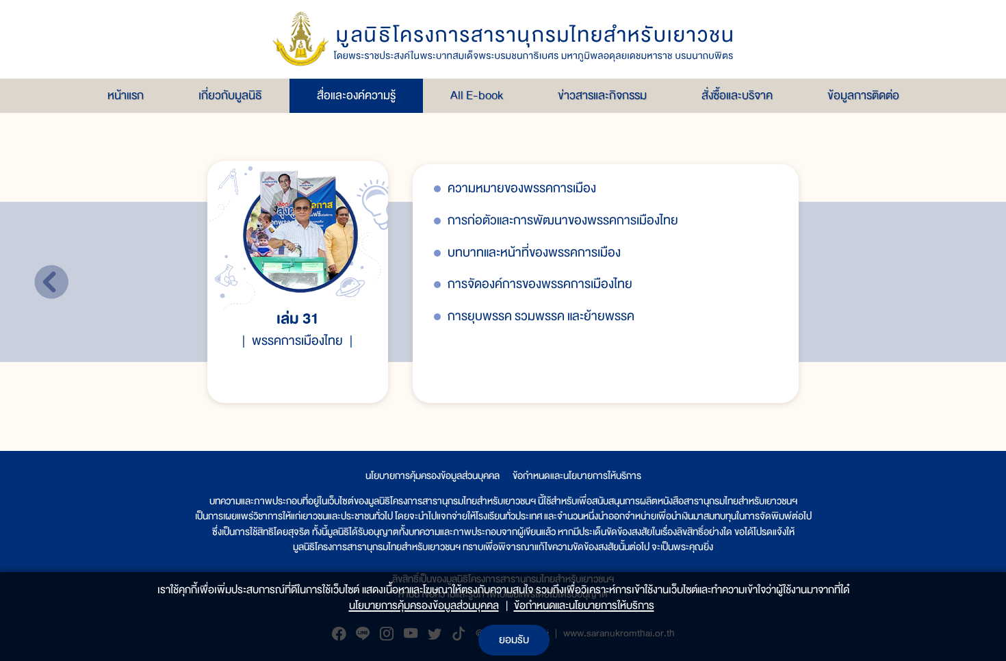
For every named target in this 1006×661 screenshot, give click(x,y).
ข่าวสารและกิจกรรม (602, 95)
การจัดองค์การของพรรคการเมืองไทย (540, 284)
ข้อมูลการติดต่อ (863, 95)
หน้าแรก (125, 95)
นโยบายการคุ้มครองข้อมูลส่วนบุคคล (432, 475)
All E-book (476, 95)
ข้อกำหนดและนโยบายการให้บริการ (577, 475)
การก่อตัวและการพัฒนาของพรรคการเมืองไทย (563, 220)
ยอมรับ (514, 640)
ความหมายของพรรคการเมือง (522, 188)
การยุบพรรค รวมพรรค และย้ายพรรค (541, 316)
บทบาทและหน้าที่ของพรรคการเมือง (534, 252)
